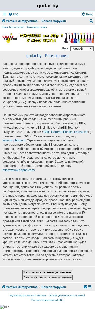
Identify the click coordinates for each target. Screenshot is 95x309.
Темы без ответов (12, 27)
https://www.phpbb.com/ (19, 170)
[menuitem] (13, 14)
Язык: (65, 48)
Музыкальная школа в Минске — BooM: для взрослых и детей (47, 295)
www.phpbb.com (14, 140)
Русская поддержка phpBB (47, 300)
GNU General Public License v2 (65, 132)
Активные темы (37, 27)
